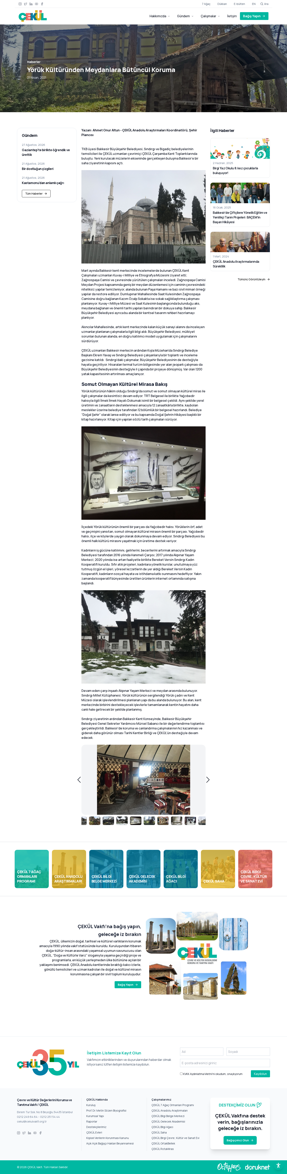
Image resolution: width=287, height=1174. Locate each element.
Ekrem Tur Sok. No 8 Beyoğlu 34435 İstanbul (45, 1112)
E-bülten (239, 4)
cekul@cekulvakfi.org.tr (32, 1121)
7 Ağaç (206, 4)
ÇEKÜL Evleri (94, 1132)
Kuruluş (90, 1105)
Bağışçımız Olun (238, 1140)
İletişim (232, 16)
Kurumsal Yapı (95, 1116)
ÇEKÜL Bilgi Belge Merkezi (168, 1116)
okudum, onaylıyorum (212, 1074)
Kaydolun (260, 1074)
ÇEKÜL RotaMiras (163, 1149)
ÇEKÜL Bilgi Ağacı (162, 1127)
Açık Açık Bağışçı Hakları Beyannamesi (110, 1143)
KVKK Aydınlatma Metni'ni (199, 1074)
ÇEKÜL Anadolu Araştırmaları (170, 1110)
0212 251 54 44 (50, 1117)
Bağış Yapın (252, 16)
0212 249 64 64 (27, 1117)
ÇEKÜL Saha (159, 1132)
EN (254, 4)
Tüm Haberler (34, 193)
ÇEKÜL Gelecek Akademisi (168, 1121)
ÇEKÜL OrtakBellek (163, 1143)
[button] (79, 779)
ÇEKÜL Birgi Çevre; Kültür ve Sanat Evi (175, 1138)
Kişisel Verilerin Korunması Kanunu (107, 1138)
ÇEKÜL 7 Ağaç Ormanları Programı (173, 1105)
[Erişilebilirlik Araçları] (278, 1165)
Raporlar (91, 1121)
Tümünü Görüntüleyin (251, 279)
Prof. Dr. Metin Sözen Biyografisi (106, 1110)
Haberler (34, 62)
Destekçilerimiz (96, 1127)
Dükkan (222, 4)
